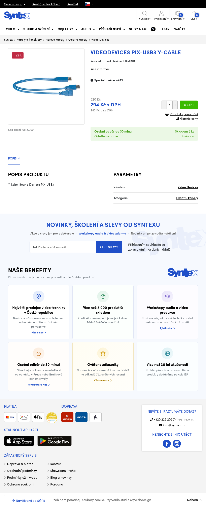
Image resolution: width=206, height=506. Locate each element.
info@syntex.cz (174, 425)
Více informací (100, 69)
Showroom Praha (63, 470)
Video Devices (100, 39)
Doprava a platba (20, 463)
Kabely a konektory (29, 39)
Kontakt (72, 4)
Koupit (189, 105)
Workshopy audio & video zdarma (102, 233)
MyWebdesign (140, 499)
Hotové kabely (55, 39)
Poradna (56, 484)
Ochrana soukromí (20, 484)
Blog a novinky (61, 477)
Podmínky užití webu (22, 477)
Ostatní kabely (77, 39)
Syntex (8, 39)
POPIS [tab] (12, 158)
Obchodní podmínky (22, 470)
